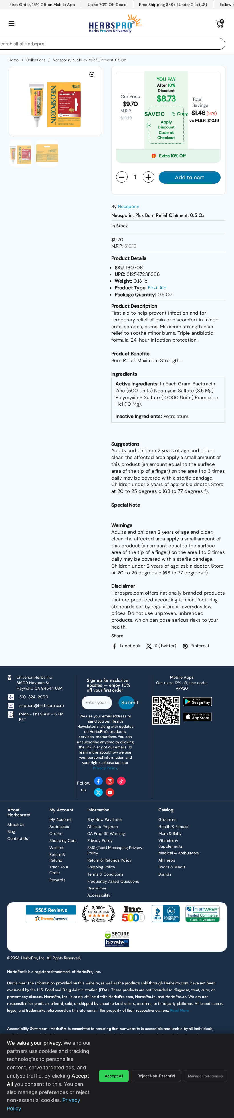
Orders (55, 833)
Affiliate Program (102, 826)
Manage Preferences (205, 1076)
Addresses (59, 826)
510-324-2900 (33, 696)
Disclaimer (96, 888)
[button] (219, 23)
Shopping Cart (62, 840)
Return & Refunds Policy (109, 860)
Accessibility (98, 895)
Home (14, 60)
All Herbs (166, 860)
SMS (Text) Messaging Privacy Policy (114, 850)
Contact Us (17, 838)
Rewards (57, 879)
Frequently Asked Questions (113, 881)
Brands (164, 874)
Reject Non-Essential (156, 1076)
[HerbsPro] (115, 24)
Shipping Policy (101, 867)
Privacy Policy (100, 840)
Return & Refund (57, 857)
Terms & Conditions (105, 874)
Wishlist (56, 847)
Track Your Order (58, 869)
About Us (15, 824)
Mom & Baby (170, 833)
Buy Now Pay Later (104, 819)
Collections (35, 60)
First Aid (157, 288)
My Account (60, 819)
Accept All (114, 1076)
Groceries (167, 819)
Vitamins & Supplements (170, 843)
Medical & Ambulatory (178, 853)
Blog (11, 831)
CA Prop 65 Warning (106, 833)
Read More (179, 1010)
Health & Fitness (173, 826)
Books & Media (172, 867)
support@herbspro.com (41, 705)
